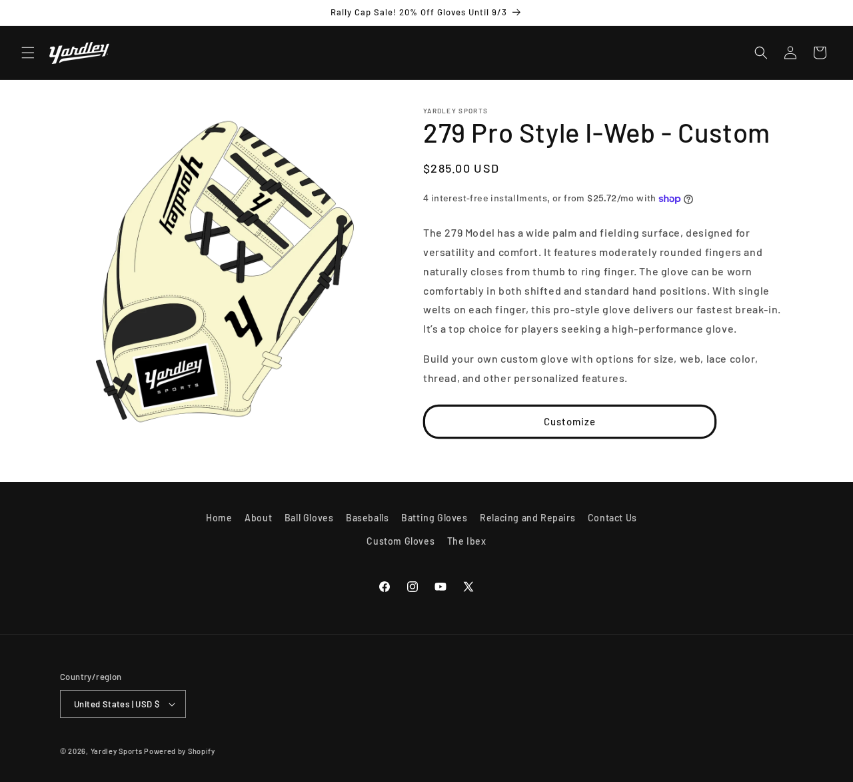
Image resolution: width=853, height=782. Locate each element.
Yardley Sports (117, 751)
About (258, 517)
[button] (28, 52)
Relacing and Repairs (527, 517)
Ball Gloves (309, 517)
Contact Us (612, 517)
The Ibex (466, 541)
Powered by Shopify (179, 751)
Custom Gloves (400, 541)
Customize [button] (570, 421)
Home (219, 517)
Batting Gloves (434, 517)
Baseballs (367, 517)
